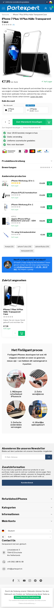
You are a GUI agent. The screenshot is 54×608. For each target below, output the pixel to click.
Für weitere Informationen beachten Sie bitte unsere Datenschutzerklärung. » (27, 601)
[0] (50, 8)
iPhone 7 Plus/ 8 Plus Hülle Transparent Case (30, 15)
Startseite (5, 15)
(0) (14, 25)
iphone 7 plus (24, 246)
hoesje (9, 246)
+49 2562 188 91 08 (15, 562)
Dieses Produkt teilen (31, 128)
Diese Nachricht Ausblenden (27, 597)
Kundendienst (27, 482)
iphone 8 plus (42, 246)
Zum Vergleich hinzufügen (11, 128)
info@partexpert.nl (24, 267)
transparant (27, 251)
